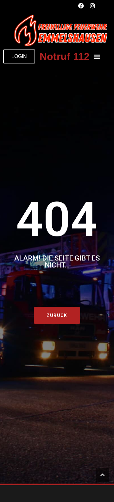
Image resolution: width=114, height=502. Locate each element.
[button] (97, 56)
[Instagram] (92, 5)
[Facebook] (81, 5)
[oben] (102, 475)
